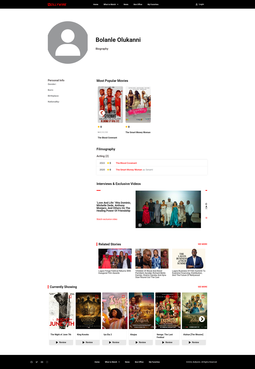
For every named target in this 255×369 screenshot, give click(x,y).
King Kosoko (83, 334)
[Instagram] (47, 362)
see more (202, 287)
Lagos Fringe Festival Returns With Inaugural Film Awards (114, 272)
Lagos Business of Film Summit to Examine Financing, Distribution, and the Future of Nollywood (188, 273)
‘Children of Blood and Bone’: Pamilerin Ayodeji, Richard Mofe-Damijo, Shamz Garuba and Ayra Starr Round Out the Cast (150, 274)
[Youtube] (42, 362)
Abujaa (133, 334)
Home (95, 4)
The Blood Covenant (107, 137)
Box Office (138, 4)
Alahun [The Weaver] (193, 334)
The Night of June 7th (60, 334)
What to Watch (110, 4)
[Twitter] (36, 362)
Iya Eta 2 (108, 334)
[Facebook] (31, 362)
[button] (202, 113)
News (126, 4)
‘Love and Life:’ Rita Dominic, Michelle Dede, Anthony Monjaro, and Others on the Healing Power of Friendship (114, 206)
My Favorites (153, 4)
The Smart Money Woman (138, 132)
